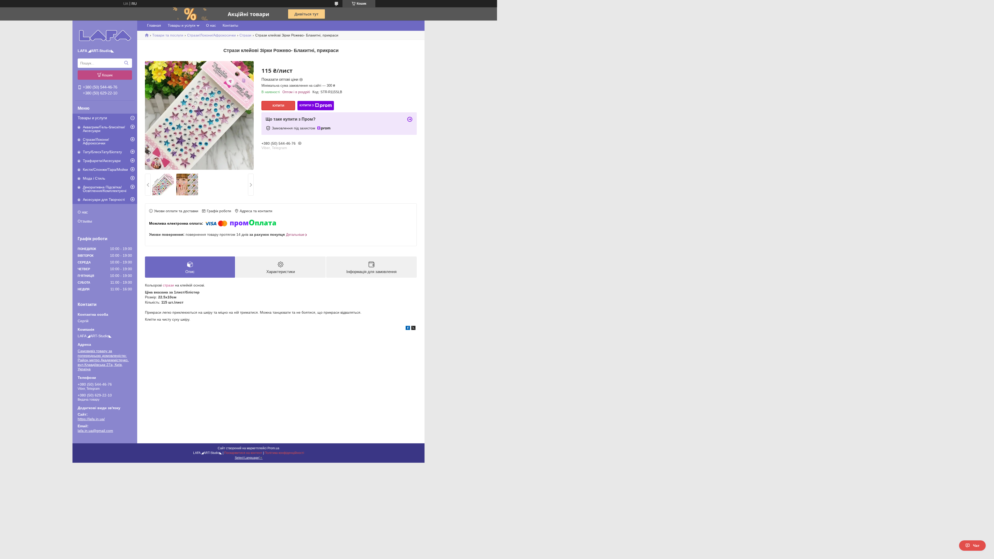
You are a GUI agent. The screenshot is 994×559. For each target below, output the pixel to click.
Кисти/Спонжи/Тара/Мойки (105, 169)
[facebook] (408, 329)
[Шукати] (126, 63)
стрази (168, 285)
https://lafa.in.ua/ (91, 419)
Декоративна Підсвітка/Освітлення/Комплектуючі (104, 189)
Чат (976, 545)
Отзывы (85, 221)
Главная (154, 25)
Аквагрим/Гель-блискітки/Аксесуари (104, 129)
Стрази (245, 35)
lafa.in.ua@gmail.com (95, 431)
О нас (83, 212)
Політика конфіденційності (284, 453)
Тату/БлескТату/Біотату (102, 152)
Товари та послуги (167, 35)
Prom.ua (273, 448)
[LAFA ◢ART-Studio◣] (104, 35)
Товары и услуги (92, 118)
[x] (413, 329)
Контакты (230, 25)
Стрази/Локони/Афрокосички (96, 141)
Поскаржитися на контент (243, 453)
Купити (278, 105)
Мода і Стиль (94, 178)
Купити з (306, 105)
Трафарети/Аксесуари (102, 161)
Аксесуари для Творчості (104, 199)
